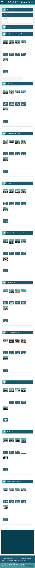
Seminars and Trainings (13, 133)
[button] (29, 2)
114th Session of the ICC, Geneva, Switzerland (18, 104)
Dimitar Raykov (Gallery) (24, 501)
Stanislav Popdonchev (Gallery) (18, 452)
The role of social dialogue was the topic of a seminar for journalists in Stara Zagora (6, 153)
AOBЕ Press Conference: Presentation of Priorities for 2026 (6, 303)
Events (9, 83)
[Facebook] (20, 2)
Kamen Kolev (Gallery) (5, 519)
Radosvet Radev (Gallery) (6, 501)
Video (5, 18)
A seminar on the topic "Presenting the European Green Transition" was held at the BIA (24, 153)
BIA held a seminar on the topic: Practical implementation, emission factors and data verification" (18, 153)
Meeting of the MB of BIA (11, 54)
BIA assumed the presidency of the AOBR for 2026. (12, 253)
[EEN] (17, 534)
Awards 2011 (23, 402)
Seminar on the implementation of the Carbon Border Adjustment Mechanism (24, 203)
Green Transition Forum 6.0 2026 (12, 203)
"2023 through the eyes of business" (24, 303)
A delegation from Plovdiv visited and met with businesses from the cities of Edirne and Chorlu (24, 352)
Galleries (9, 10)
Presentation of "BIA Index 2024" (12, 303)
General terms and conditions (8, 560)
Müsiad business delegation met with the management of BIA (18, 352)
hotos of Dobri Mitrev (5, 452)
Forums (9, 183)
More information (20, 564)
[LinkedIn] (18, 2)
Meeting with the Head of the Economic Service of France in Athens (6, 352)
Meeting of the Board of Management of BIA (24, 253)
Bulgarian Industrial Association (15, 233)
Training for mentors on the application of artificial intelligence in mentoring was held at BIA (6, 253)
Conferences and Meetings (14, 34)
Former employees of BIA (13, 481)
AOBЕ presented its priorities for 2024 (18, 303)
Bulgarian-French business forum (6, 370)
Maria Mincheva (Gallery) (12, 452)
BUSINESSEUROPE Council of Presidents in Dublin (18, 54)
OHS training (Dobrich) (12, 153)
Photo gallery (7, 15)
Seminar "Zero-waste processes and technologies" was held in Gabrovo (6, 104)
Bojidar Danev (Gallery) (12, 501)
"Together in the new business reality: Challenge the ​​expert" (24, 104)
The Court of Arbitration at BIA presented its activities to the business (6, 121)
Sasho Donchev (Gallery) (18, 501)
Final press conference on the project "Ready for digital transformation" (6, 320)
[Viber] (15, 2)
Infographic (7, 22)
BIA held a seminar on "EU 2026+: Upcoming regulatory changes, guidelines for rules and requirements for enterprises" (6, 171)
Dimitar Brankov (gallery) (6, 469)
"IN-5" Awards (10, 382)
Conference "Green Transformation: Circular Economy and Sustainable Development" (18, 203)
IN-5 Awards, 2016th (12, 402)
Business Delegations (12, 332)
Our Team (9, 432)
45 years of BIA (17, 253)
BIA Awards (17, 402)
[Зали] (22, 2)
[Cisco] (17, 541)
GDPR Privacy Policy (22, 560)
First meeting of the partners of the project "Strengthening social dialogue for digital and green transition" (24, 54)
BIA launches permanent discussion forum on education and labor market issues (6, 221)
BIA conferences (11, 282)
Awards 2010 (5, 420)
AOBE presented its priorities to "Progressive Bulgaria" (6, 71)
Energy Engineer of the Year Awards (12, 104)
